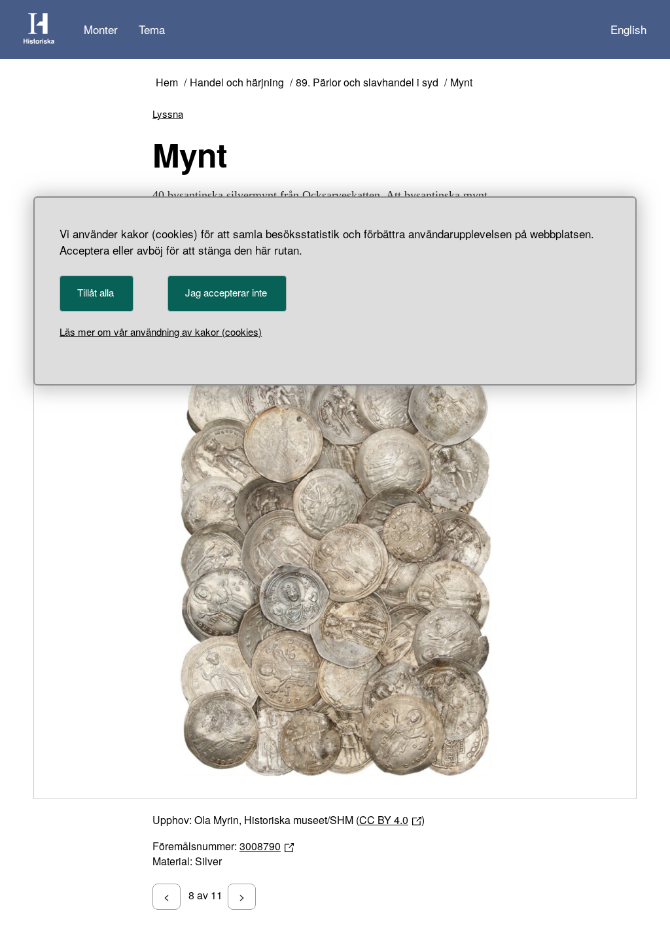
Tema (152, 29)
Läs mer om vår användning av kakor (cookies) (161, 331)
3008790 (260, 845)
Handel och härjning (237, 83)
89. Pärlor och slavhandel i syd (367, 83)
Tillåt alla (95, 292)
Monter (101, 29)
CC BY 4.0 (383, 819)
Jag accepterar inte (226, 292)
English (628, 29)
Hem (167, 83)
